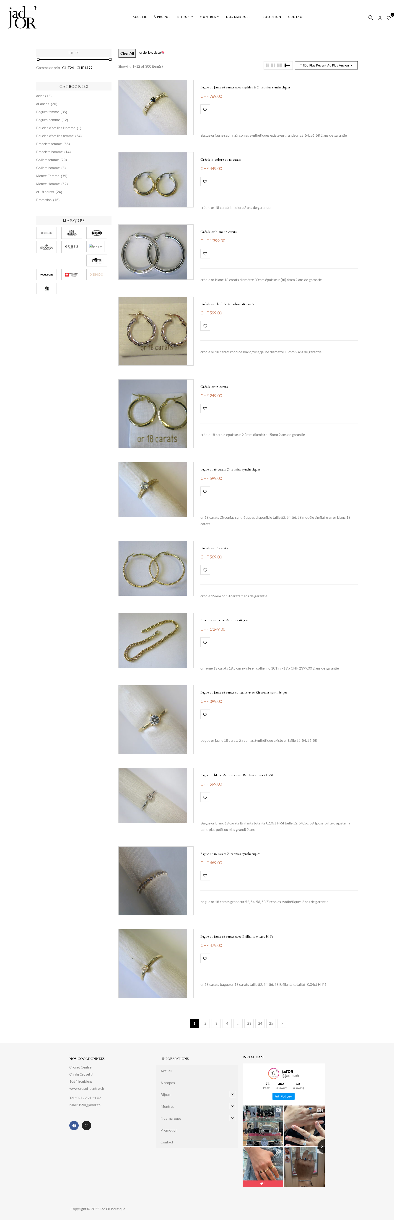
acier (40, 96)
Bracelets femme (49, 144)
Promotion (44, 200)
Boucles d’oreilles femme (55, 136)
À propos (168, 1082)
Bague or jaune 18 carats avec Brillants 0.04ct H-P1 (236, 936)
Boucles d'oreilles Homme (55, 128)
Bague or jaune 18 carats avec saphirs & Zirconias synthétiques (245, 87)
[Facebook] (74, 1125)
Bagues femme (47, 112)
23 (249, 1023)
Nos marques (171, 1118)
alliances (42, 104)
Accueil (166, 1070)
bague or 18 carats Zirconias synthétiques (230, 469)
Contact (167, 1142)
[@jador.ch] (273, 1073)
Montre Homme (48, 184)
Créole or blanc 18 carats (218, 231)
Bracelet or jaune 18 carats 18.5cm (224, 620)
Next (281, 1023)
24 (260, 1023)
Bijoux (166, 1094)
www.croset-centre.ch (86, 1088)
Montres (167, 1106)
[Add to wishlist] (205, 109)
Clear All (127, 53)
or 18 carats (45, 192)
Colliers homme (48, 168)
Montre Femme (47, 176)
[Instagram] (86, 1125)
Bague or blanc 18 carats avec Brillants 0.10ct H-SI (236, 775)
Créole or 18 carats (214, 386)
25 (271, 1023)
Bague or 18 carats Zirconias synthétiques (230, 853)
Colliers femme (47, 160)
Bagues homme (48, 120)
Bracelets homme (49, 152)
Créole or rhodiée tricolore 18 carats (227, 304)
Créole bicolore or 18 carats (220, 159)
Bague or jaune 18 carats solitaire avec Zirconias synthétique (244, 692)
